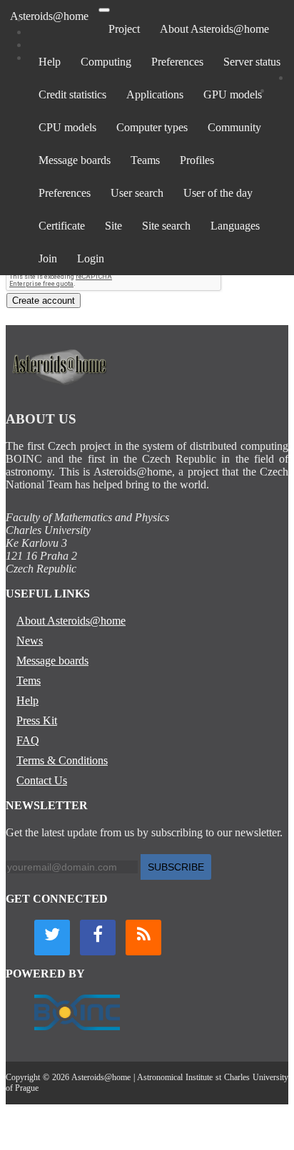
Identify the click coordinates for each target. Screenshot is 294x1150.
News (29, 641)
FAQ (27, 740)
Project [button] (124, 29)
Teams (145, 160)
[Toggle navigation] (104, 10)
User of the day (218, 193)
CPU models (67, 127)
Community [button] (234, 127)
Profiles (197, 160)
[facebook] (98, 937)
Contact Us (41, 780)
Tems (28, 680)
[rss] (143, 937)
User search (137, 193)
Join (48, 258)
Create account (43, 300)
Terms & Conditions (62, 760)
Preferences (177, 62)
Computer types (152, 127)
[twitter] (52, 937)
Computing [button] (106, 62)
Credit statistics (72, 94)
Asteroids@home (49, 16)
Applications (154, 94)
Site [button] (113, 226)
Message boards (75, 160)
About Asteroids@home (214, 29)
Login (90, 258)
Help (50, 62)
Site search (166, 226)
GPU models (232, 94)
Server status (251, 62)
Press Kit (36, 720)
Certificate (62, 226)
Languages (235, 226)
